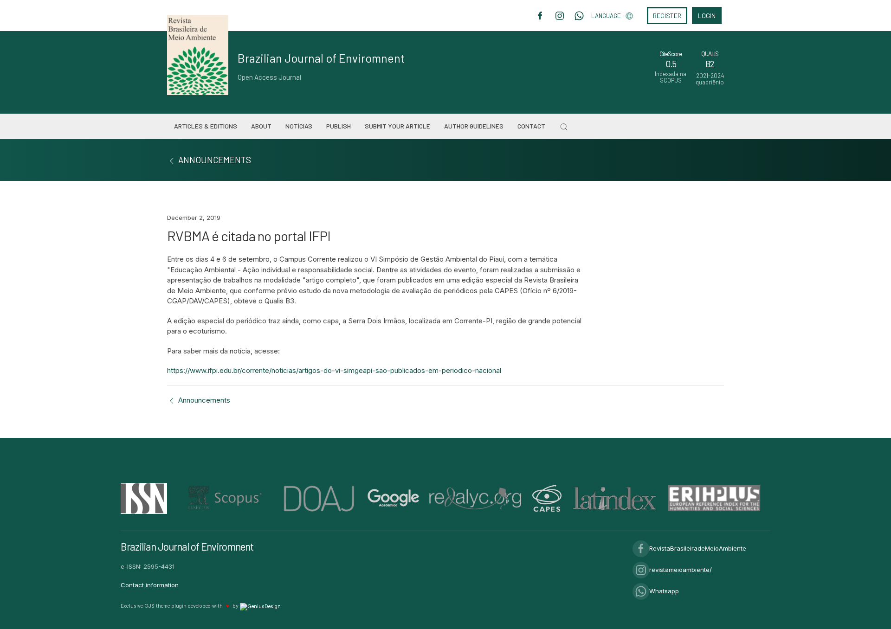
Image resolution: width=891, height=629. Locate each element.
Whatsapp (664, 591)
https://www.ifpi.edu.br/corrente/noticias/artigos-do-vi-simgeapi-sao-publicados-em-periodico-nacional (334, 370)
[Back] (171, 159)
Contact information (150, 585)
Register (667, 15)
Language (606, 15)
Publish (338, 126)
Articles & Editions (205, 126)
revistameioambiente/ (680, 569)
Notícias (298, 126)
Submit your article (397, 126)
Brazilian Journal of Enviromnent (321, 58)
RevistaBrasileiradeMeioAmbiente (697, 548)
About (261, 126)
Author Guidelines (474, 126)
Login (707, 15)
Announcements (203, 400)
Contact (531, 126)
